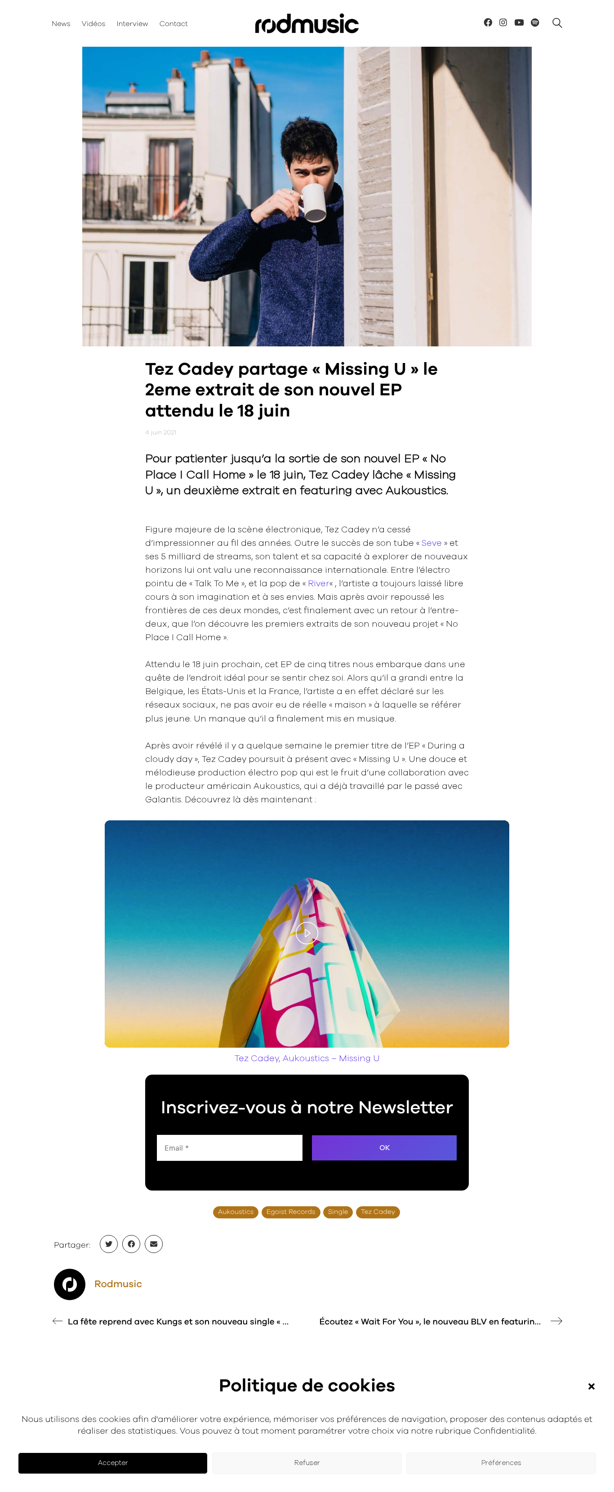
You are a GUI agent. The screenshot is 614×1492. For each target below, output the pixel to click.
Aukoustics (236, 1212)
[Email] (154, 1244)
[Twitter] (109, 1244)
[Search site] (557, 24)
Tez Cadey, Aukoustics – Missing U (307, 1058)
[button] (591, 1386)
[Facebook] (131, 1244)
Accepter (113, 1463)
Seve (432, 543)
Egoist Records (291, 1212)
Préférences (501, 1463)
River (318, 584)
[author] (69, 1284)
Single (338, 1212)
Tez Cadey (378, 1212)
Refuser (307, 1463)
